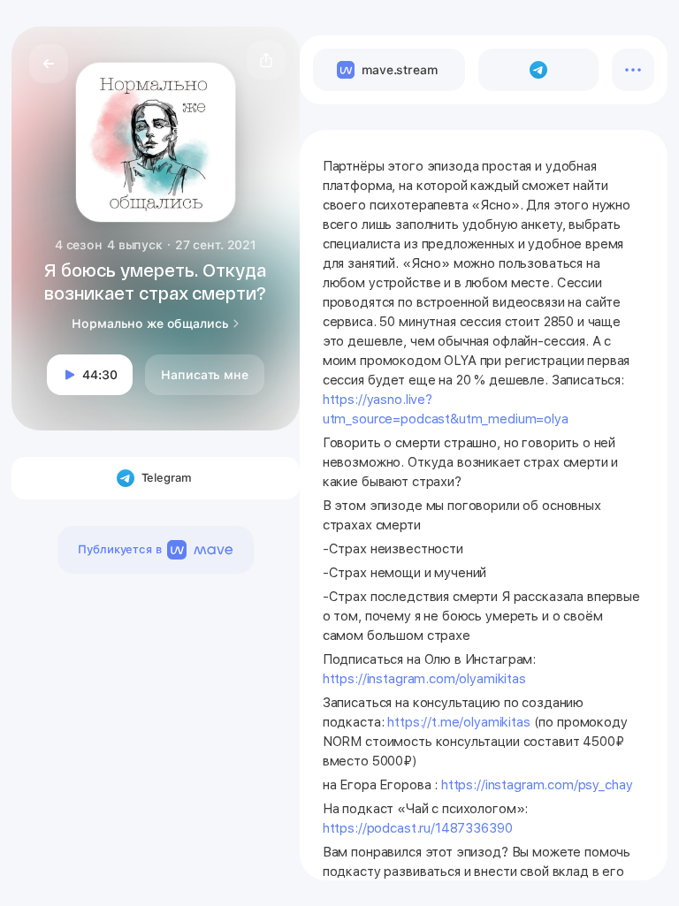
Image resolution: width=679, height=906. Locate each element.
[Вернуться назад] (48, 63)
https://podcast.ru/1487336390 (418, 828)
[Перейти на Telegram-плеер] (538, 70)
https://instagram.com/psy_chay (537, 785)
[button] (266, 60)
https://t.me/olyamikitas (458, 722)
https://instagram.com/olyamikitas (424, 679)
